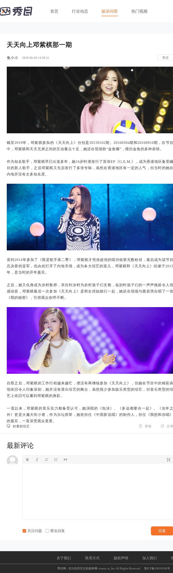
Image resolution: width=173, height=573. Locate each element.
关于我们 (64, 558)
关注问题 (34, 531)
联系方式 (92, 558)
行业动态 (80, 11)
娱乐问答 (110, 11)
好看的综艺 (18, 426)
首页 (54, 11)
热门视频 (139, 11)
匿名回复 (57, 531)
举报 (145, 426)
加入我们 (149, 558)
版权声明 (121, 558)
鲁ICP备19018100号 (157, 568)
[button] (27, 459)
